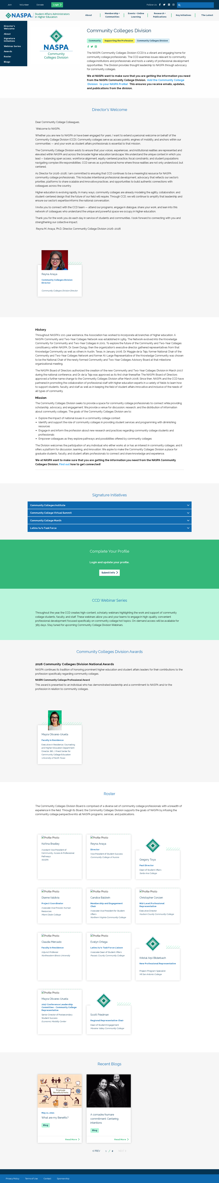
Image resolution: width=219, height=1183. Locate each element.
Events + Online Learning (136, 15)
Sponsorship (63, 1178)
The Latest (207, 15)
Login (56, 5)
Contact (47, 1178)
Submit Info (108, 572)
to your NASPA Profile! (113, 84)
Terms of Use (31, 1178)
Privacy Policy (12, 1178)
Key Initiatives (183, 15)
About (88, 15)
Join (10, 4)
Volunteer (24, 4)
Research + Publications (159, 15)
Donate (40, 4)
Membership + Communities (112, 15)
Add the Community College (165, 80)
